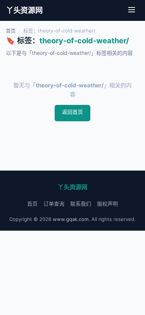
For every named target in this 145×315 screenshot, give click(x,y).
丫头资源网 (24, 10)
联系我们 (80, 203)
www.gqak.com (70, 219)
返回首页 (72, 112)
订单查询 (54, 203)
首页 (11, 31)
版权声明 (107, 203)
